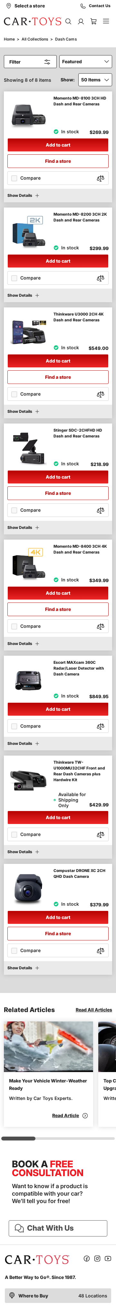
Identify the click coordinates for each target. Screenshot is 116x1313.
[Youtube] (108, 1259)
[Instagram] (97, 1259)
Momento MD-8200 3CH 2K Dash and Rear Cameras (80, 217)
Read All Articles (94, 1009)
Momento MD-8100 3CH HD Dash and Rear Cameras (79, 101)
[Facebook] (86, 1259)
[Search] (68, 21)
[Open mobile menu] (106, 21)
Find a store (58, 161)
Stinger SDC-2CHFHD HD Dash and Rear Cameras (77, 433)
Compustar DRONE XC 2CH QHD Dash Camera (79, 873)
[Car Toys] (33, 21)
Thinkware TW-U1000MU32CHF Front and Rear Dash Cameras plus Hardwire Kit (79, 771)
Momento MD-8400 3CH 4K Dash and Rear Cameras (80, 549)
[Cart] (93, 21)
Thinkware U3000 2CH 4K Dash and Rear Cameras (78, 317)
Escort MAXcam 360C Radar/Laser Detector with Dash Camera (78, 668)
